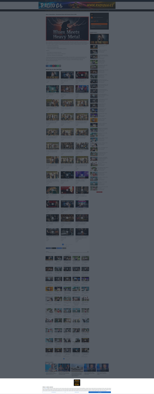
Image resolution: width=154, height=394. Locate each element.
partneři (46, 388)
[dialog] (77, 386)
